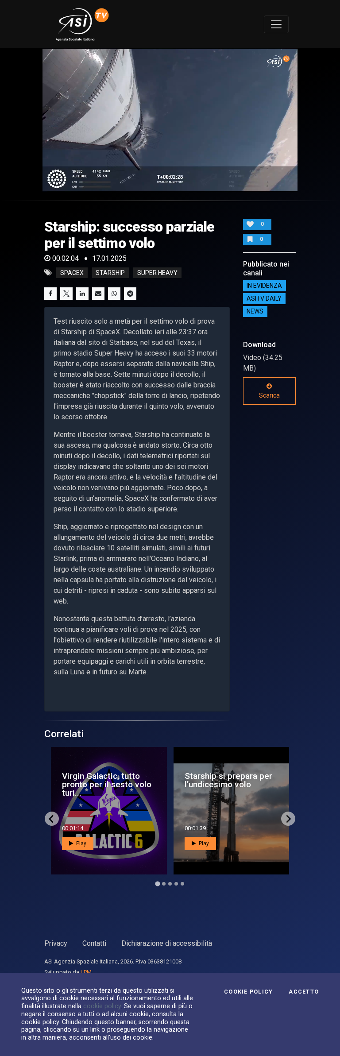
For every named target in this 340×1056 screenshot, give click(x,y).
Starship (110, 272)
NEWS (255, 311)
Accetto (304, 991)
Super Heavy (157, 272)
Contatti (94, 943)
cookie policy (102, 1006)
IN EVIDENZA (264, 286)
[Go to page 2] (164, 884)
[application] (170, 120)
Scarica (269, 395)
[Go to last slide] (52, 819)
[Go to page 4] (176, 884)
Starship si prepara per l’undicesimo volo (228, 780)
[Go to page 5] (182, 884)
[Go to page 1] (157, 884)
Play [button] (80, 843)
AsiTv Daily (264, 298)
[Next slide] (288, 819)
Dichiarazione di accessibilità (166, 943)
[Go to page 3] (170, 884)
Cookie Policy (248, 991)
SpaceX (72, 272)
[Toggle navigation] (276, 24)
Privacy (55, 943)
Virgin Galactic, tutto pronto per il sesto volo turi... (106, 784)
